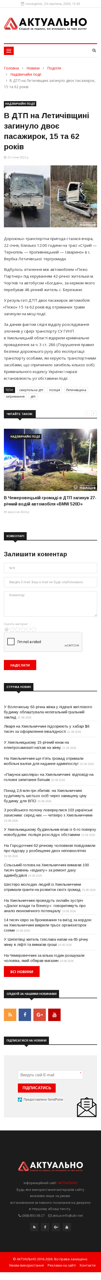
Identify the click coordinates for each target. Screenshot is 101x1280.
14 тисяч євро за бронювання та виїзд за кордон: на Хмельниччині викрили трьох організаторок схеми (48, 925)
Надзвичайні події (25, 74)
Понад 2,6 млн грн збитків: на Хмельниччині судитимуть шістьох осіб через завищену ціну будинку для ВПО (45, 795)
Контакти (88, 1265)
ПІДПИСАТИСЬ (37, 1088)
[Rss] (34, 1228)
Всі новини (21, 971)
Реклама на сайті (62, 1265)
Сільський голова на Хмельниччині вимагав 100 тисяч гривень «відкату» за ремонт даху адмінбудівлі (46, 870)
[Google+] (56, 1228)
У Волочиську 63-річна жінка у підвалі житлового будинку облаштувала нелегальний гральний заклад (48, 712)
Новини (33, 68)
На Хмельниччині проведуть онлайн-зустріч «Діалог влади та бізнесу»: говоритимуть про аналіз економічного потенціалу (45, 905)
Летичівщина (76, 390)
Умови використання (26, 1265)
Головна (11, 68)
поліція (54, 390)
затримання (15, 396)
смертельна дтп (31, 390)
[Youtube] (67, 1228)
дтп (33, 396)
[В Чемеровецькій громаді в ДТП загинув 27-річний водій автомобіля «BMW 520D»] (50, 460)
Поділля (54, 68)
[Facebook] (45, 1228)
